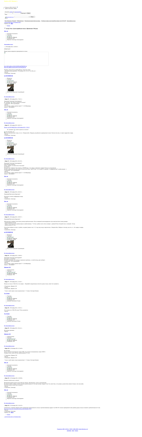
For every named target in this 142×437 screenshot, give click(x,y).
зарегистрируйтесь (17, 11)
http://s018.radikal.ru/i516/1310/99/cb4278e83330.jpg (15, 66)
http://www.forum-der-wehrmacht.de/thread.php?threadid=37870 (17, 408)
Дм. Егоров (7, 293)
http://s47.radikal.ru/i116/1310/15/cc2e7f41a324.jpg (15, 67)
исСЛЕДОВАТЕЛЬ (8, 75)
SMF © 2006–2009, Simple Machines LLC (79, 429)
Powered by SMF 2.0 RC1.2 (63, 429)
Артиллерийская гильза (8, 44)
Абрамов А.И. (7, 267)
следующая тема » (17, 22)
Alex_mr (6, 31)
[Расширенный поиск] (9, 16)
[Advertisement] (71, 423)
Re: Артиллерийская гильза (9, 96)
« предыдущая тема (8, 22)
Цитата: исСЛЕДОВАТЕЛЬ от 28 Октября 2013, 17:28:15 (17, 127)
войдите (11, 11)
